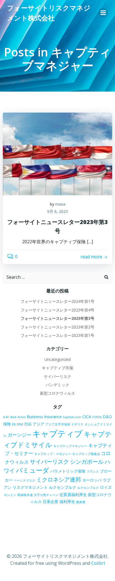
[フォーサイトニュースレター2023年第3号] (57, 154)
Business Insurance (44, 416)
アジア (38, 424)
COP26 (97, 417)
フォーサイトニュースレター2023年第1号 (57, 335)
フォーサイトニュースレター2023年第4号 (57, 310)
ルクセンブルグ (88, 488)
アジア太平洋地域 (57, 424)
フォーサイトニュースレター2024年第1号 (57, 301)
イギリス (77, 424)
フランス (93, 471)
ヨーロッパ (92, 480)
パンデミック (57, 384)
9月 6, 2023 (57, 211)
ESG (28, 424)
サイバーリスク (57, 376)
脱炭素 (80, 502)
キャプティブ (57, 433)
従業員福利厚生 (73, 494)
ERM (20, 424)
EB (14, 424)
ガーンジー (19, 435)
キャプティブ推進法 (86, 454)
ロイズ (106, 487)
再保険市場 (25, 495)
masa (60, 204)
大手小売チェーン (46, 495)
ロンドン (10, 495)
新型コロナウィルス (57, 393)
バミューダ (32, 470)
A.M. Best (9, 417)
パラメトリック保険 (67, 471)
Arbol (22, 417)
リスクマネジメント (30, 487)
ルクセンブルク (62, 487)
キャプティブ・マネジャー (52, 454)
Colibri (98, 563)
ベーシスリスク (24, 480)
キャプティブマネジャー (70, 446)
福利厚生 (67, 501)
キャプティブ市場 (57, 367)
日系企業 (50, 501)
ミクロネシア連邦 (58, 479)
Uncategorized (57, 359)
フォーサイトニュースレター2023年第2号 (57, 327)
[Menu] (103, 13)
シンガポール (87, 461)
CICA (86, 416)
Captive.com (72, 417)
